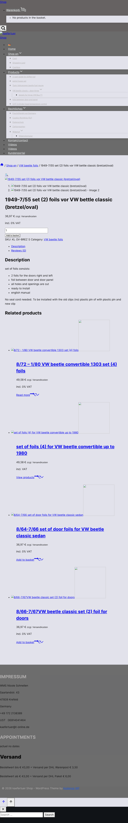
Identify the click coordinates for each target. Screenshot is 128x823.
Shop (3, 2)
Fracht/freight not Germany (24, 113)
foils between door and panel (25, 99)
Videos (12, 144)
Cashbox (16, 67)
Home (12, 48)
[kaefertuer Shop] (9, 37)
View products (25, 477)
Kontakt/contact (18, 140)
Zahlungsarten (18, 126)
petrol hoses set (19, 81)
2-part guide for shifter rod (23, 77)
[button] (6, 174)
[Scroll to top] (3, 802)
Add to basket (12, 235)
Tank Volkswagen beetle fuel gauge (28, 85)
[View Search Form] (3, 28)
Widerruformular (26, 136)
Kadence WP (71, 788)
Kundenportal (16, 153)
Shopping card (18, 63)
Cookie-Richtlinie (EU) (22, 118)
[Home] (2, 165)
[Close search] (3, 809)
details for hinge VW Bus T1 (30, 95)
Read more (23, 395)
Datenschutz (18, 122)
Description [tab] (18, 246)
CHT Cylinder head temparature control (29, 104)
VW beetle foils (53, 239)
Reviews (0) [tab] (18, 250)
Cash (14, 58)
